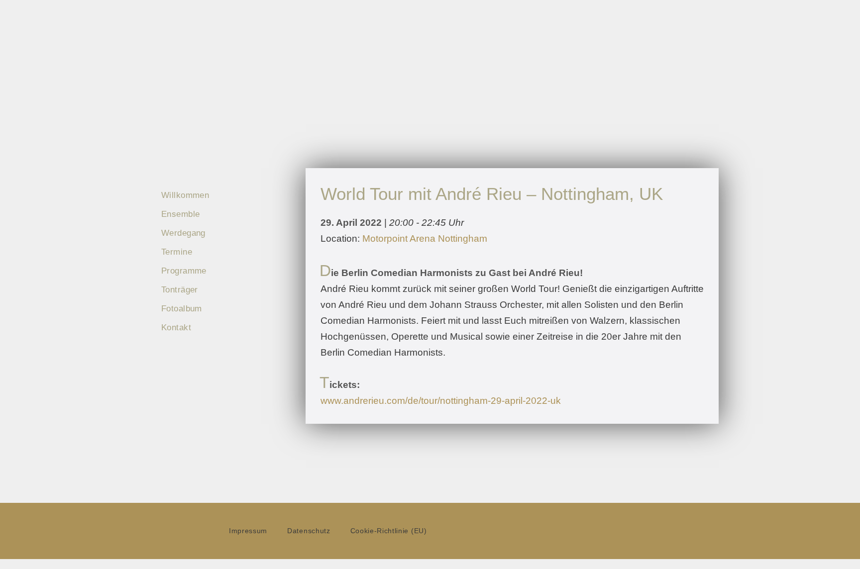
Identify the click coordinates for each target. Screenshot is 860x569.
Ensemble (180, 214)
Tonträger (179, 289)
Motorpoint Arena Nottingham (424, 238)
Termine (176, 252)
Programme (184, 271)
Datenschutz (308, 531)
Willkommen (185, 195)
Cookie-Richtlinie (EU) (388, 531)
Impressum (248, 531)
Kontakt (176, 327)
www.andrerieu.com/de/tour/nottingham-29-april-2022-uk (441, 400)
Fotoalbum (181, 308)
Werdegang (183, 233)
